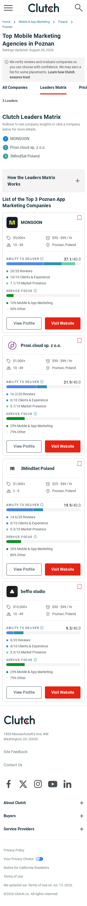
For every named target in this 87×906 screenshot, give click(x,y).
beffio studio (33, 591)
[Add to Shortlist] (79, 218)
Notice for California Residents (26, 868)
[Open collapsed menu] (8, 8)
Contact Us (13, 765)
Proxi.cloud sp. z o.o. (41, 345)
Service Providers (19, 829)
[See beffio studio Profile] (12, 591)
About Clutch (15, 802)
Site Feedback (16, 752)
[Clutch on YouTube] (53, 784)
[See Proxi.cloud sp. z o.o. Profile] (12, 345)
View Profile (24, 323)
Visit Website (62, 323)
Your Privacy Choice (18, 859)
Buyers (10, 816)
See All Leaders (46, 114)
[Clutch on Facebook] (8, 784)
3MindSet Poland (37, 468)
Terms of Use (13, 876)
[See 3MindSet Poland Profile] (12, 468)
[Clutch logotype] (43, 7)
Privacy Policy (14, 850)
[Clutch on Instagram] (38, 784)
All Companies (15, 87)
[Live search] (79, 8)
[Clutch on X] (23, 784)
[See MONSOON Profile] (12, 222)
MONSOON (31, 222)
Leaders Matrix (53, 87)
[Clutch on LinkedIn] (67, 784)
